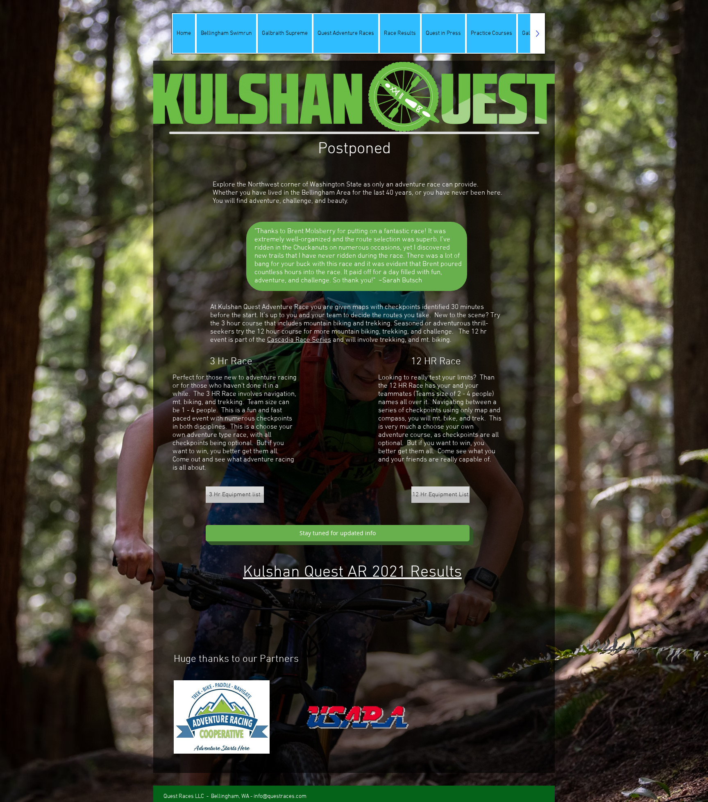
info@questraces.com (280, 796)
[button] (338, 533)
